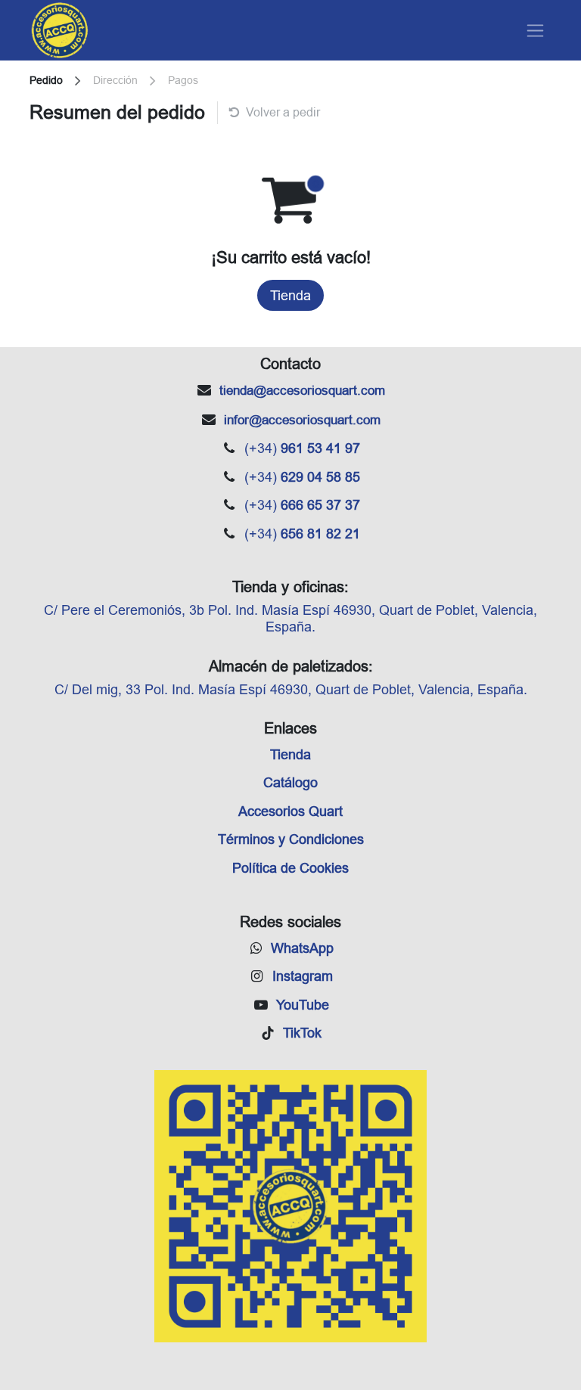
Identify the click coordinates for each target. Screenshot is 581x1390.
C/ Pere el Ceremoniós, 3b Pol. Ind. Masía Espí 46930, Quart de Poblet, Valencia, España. (290, 618)
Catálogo (290, 782)
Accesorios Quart (290, 811)
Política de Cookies (290, 868)
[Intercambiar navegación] (535, 31)
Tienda (290, 295)
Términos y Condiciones (291, 839)
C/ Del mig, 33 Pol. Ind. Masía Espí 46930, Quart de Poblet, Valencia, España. (290, 689)
